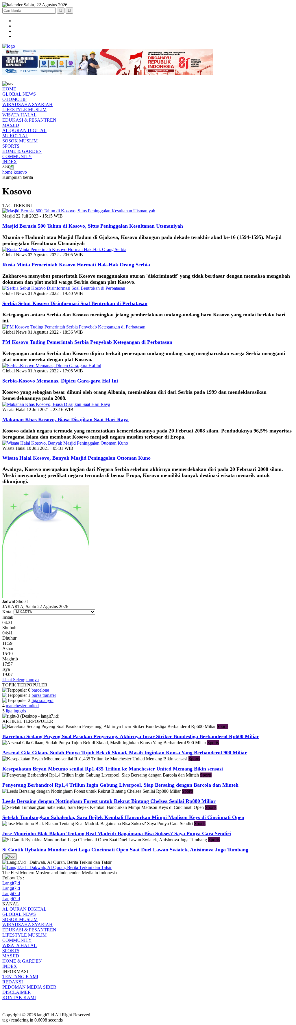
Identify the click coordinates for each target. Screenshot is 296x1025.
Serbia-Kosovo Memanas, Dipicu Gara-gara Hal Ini (60, 381)
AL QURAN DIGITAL (24, 130)
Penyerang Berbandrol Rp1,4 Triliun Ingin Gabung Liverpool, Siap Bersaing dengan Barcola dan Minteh (120, 785)
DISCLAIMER (16, 992)
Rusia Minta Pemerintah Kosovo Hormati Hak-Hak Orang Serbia (76, 265)
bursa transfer (44, 695)
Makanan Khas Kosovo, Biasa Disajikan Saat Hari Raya (65, 419)
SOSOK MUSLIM (20, 140)
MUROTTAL (15, 135)
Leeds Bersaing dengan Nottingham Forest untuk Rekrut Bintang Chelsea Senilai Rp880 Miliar (109, 801)
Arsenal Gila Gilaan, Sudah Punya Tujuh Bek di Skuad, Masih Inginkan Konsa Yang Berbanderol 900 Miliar (124, 752)
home (7, 172)
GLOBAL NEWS (19, 94)
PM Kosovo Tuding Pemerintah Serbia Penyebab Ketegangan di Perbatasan (87, 342)
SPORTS (10, 146)
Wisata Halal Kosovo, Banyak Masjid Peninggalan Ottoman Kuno (76, 458)
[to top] (9, 856)
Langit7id (11, 883)
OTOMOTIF (14, 99)
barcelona (40, 690)
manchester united (22, 705)
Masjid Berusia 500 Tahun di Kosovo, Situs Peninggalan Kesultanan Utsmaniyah (92, 226)
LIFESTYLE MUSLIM (24, 109)
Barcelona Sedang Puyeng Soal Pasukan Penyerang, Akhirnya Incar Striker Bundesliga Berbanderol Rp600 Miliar (130, 736)
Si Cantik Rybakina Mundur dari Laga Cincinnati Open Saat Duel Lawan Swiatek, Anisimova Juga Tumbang (125, 850)
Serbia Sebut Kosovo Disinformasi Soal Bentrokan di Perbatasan (74, 303)
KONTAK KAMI (19, 997)
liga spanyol (42, 700)
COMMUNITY (17, 156)
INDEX (9, 161)
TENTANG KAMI (20, 976)
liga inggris (16, 710)
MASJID (10, 125)
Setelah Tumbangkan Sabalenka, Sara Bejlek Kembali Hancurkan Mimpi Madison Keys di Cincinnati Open (123, 817)
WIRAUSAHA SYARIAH (27, 104)
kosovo (20, 172)
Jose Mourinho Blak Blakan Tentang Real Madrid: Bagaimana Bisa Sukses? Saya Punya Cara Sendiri (116, 833)
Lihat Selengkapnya (20, 679)
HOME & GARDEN (22, 151)
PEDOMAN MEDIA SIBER (29, 987)
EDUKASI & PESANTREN (29, 120)
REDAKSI (12, 981)
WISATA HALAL (19, 114)
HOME (9, 88)
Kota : (8, 611)
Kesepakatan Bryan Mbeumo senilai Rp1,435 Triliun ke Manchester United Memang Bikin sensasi (112, 769)
